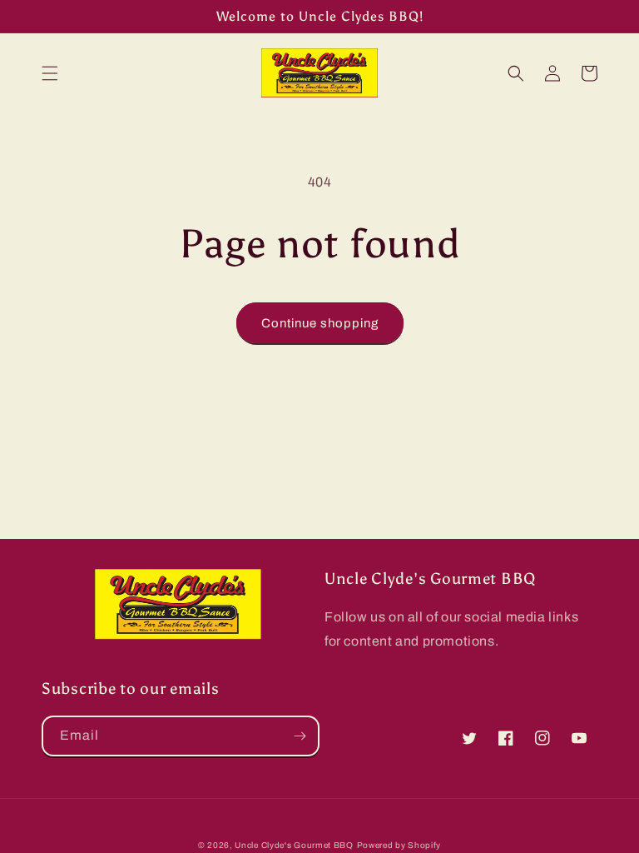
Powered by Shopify (399, 845)
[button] (50, 73)
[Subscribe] (299, 736)
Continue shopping (320, 323)
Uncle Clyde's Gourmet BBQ (294, 845)
